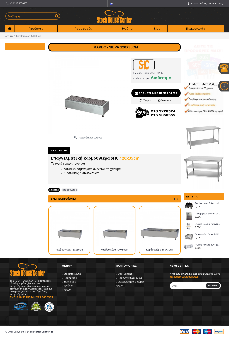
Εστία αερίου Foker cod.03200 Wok (208, 203)
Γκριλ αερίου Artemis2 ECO (208, 234)
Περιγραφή (59, 150)
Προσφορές (70, 277)
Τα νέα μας (69, 281)
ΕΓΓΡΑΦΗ (213, 285)
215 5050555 (44, 297)
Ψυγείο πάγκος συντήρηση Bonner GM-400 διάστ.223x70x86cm (208, 245)
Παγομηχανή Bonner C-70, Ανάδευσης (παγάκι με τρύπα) (208, 213)
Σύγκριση (147, 100)
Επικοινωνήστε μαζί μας (131, 281)
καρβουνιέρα (69, 189)
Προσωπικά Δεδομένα (130, 277)
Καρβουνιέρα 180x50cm (159, 249)
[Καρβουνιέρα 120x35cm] (88, 94)
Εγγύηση (68, 285)
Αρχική (67, 289)
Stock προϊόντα (72, 273)
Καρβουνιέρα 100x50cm (114, 249)
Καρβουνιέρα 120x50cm (69, 249)
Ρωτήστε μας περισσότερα (157, 93)
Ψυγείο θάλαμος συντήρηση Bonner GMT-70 (208, 224)
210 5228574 (25, 297)
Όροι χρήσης (125, 273)
